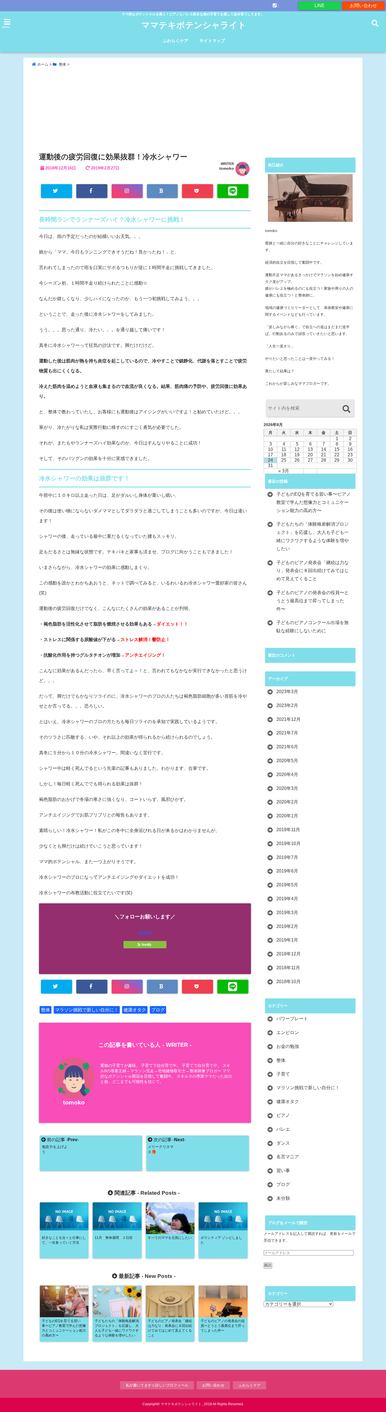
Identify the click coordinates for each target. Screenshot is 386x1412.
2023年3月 (287, 691)
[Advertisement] (193, 111)
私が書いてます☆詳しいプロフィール (157, 1385)
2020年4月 (287, 774)
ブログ (158, 1009)
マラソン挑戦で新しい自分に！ (86, 1009)
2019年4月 (287, 898)
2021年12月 (288, 719)
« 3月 (283, 470)
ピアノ (283, 1115)
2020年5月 (287, 760)
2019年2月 (287, 926)
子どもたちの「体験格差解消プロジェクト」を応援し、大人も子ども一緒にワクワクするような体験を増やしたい (312, 536)
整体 (45, 1009)
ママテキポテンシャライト (193, 25)
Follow (145, 932)
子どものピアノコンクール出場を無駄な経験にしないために (312, 626)
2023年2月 (287, 705)
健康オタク (134, 1009)
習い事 (283, 1170)
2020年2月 (287, 802)
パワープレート (292, 1018)
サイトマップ (212, 40)
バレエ (283, 1129)
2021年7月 (287, 732)
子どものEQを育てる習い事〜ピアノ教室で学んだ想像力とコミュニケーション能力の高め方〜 (313, 502)
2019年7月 (287, 857)
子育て (283, 1074)
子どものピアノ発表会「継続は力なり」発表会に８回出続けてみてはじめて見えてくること (312, 570)
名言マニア (287, 1156)
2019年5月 (287, 884)
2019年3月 (287, 912)
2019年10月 (288, 843)
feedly (146, 945)
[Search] (346, 409)
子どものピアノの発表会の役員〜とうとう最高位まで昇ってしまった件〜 (312, 600)
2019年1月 (287, 940)
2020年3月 (287, 788)
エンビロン (287, 1032)
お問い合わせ (363, 5)
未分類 (283, 1198)
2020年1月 (287, 815)
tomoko (226, 168)
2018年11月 (288, 967)
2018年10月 (288, 981)
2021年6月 (287, 746)
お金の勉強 (287, 1046)
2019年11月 (288, 829)
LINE (320, 5)
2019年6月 (287, 871)
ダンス (283, 1143)
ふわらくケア (175, 40)
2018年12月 (288, 953)
